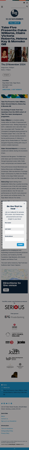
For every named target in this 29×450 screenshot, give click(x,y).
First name (8, 222)
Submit (20, 244)
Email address (9, 236)
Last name (8, 229)
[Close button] (24, 204)
